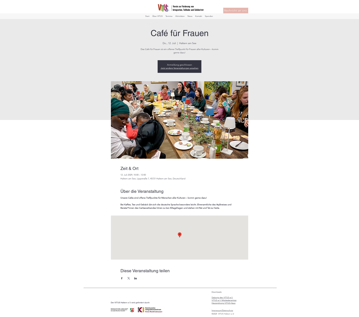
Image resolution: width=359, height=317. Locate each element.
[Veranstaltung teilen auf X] (128, 278)
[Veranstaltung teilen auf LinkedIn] (135, 278)
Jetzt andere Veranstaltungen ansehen (179, 68)
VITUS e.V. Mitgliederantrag (224, 300)
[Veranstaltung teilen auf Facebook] (121, 278)
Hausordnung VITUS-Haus (223, 303)
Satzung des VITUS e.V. (222, 297)
